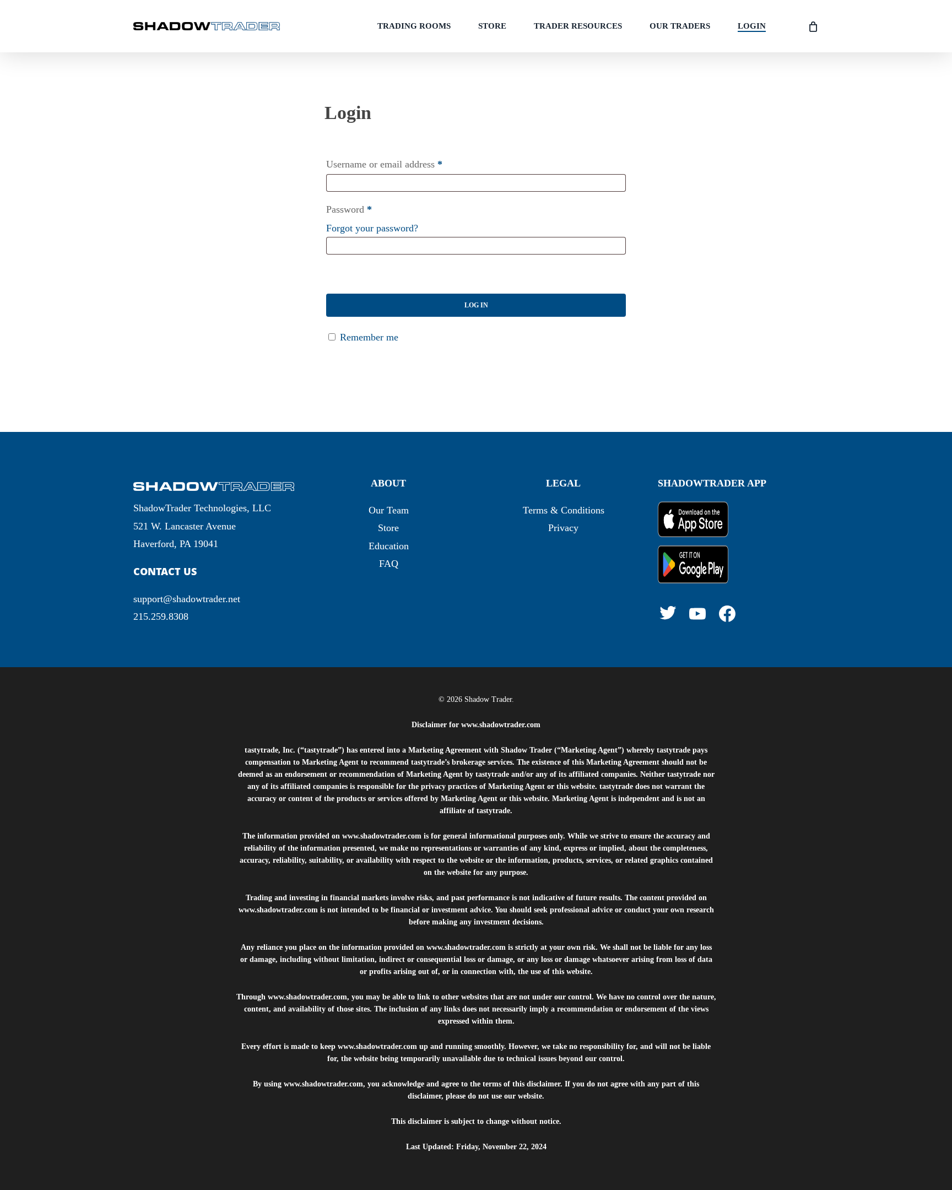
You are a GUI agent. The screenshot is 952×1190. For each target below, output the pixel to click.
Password (349, 209)
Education (389, 545)
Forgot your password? (372, 228)
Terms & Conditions (563, 510)
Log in (476, 305)
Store (388, 527)
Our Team (389, 510)
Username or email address (384, 164)
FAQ (388, 563)
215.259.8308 (160, 616)
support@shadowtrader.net (186, 598)
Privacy (563, 527)
